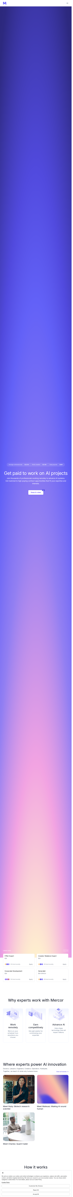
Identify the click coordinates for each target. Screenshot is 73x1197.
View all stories (61, 1071)
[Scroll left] (64, 950)
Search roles (37, 491)
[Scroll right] (67, 950)
